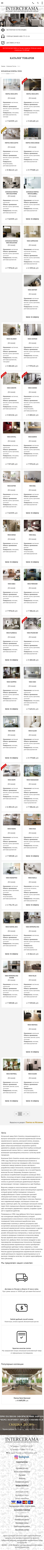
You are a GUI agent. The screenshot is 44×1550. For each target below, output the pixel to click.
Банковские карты (22, 1495)
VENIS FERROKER (32, 584)
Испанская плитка (22, 1516)
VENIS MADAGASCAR (32, 780)
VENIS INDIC (32, 682)
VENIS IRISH (11, 731)
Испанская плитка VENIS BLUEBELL (32, 193)
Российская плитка (22, 1530)
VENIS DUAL (32, 535)
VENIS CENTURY (32, 290)
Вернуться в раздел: (26, 1122)
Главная (3, 66)
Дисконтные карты (22, 1482)
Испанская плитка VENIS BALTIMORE (11, 193)
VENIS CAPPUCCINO (32, 241)
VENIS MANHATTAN (11, 878)
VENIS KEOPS (11, 780)
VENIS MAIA (32, 829)
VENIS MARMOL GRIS (11, 927)
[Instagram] (21, 1457)
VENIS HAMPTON (11, 682)
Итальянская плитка (22, 1519)
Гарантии (22, 1478)
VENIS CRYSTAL (11, 437)
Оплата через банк (22, 1498)
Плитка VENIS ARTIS (32, 94)
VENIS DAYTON (11, 486)
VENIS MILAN (32, 976)
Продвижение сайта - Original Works (22, 1506)
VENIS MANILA (32, 878)
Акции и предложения (22, 1471)
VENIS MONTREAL (11, 1074)
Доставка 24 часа (22, 1468)
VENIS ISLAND (32, 731)
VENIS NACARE (32, 1074)
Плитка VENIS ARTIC (11, 94)
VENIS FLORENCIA (11, 633)
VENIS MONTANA (32, 1025)
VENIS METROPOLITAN (32, 927)
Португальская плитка (22, 1526)
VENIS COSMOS (32, 388)
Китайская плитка (22, 1523)
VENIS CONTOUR (32, 339)
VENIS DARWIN (32, 437)
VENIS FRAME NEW (32, 633)
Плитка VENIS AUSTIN (11, 143)
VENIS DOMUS (11, 535)
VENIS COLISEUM (11, 339)
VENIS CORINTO (11, 388)
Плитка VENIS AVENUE (32, 143)
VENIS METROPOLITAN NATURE (11, 977)
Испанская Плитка (11, 66)
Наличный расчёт (22, 1492)
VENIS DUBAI (11, 584)
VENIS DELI (32, 486)
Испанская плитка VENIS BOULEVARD (11, 242)
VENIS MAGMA (11, 829)
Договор (22, 1475)
